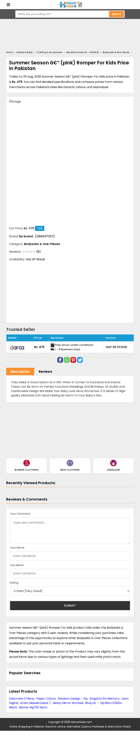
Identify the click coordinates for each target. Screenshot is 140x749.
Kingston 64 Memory (104, 698)
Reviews (45, 371)
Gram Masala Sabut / (35, 703)
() (38, 252)
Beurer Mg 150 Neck (33, 707)
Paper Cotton (46, 698)
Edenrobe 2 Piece (21, 698)
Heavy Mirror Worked (68, 703)
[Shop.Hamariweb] (70, 5)
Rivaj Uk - (91, 703)
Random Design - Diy (73, 698)
